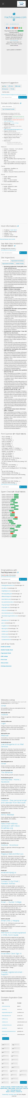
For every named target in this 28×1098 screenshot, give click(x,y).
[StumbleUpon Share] (17, 27)
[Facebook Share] (7, 27)
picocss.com (4, 1034)
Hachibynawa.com (14, 24)
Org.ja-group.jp (5, 604)
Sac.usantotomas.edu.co (8, 602)
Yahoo (11, 86)
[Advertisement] (14, 60)
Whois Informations (7, 106)
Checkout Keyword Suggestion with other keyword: (13, 94)
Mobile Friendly (20, 263)
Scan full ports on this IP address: (9, 484)
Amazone (5, 89)
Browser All (5, 1038)
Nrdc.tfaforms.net (6, 599)
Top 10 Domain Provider (8, 109)
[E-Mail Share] (21, 27)
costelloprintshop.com (7, 1025)
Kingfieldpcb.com (6, 591)
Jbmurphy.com (5, 620)
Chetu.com (4, 610)
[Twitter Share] (11, 27)
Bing (5, 86)
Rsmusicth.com (5, 637)
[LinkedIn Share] (13, 27)
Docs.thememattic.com (7, 613)
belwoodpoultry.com (6, 1015)
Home (7, 24)
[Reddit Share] (19, 27)
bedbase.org (5, 1018)
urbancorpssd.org (6, 1006)
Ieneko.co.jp (5, 634)
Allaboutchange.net (6, 596)
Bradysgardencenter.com (8, 585)
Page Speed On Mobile (8, 263)
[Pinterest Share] (15, 27)
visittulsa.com (5, 1022)
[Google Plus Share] (9, 27)
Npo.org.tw (4, 628)
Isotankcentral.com (6, 639)
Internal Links (5, 260)
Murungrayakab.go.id (7, 593)
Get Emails (23, 579)
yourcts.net (4, 1028)
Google (18, 86)
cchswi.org (4, 1009)
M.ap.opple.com (5, 607)
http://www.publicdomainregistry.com (13, 129)
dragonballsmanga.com (7, 1012)
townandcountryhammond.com (9, 1031)
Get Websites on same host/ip (8, 250)
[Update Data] (20, 103)
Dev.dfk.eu (4, 588)
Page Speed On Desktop (17, 260)
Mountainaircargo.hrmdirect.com (10, 616)
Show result (23, 97)
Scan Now (23, 252)
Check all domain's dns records (7, 239)
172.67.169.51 (13, 230)
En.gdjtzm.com (5, 625)
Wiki (13, 89)
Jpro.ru (3, 623)
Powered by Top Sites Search (9, 1094)
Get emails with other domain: (8, 576)
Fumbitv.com (5, 631)
